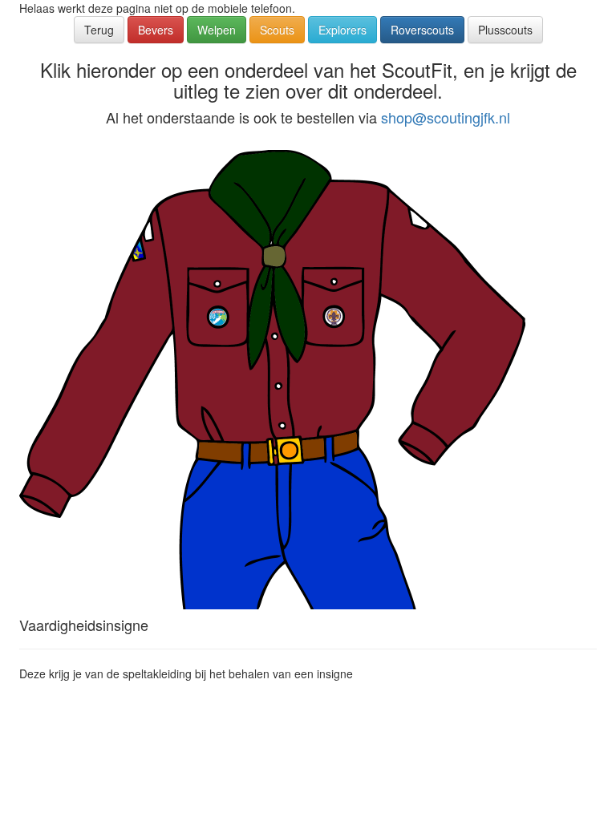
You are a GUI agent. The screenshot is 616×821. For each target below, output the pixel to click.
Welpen (216, 30)
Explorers (342, 30)
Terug (99, 30)
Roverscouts (422, 30)
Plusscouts (505, 30)
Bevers (155, 30)
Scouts (277, 30)
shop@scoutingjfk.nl (445, 117)
